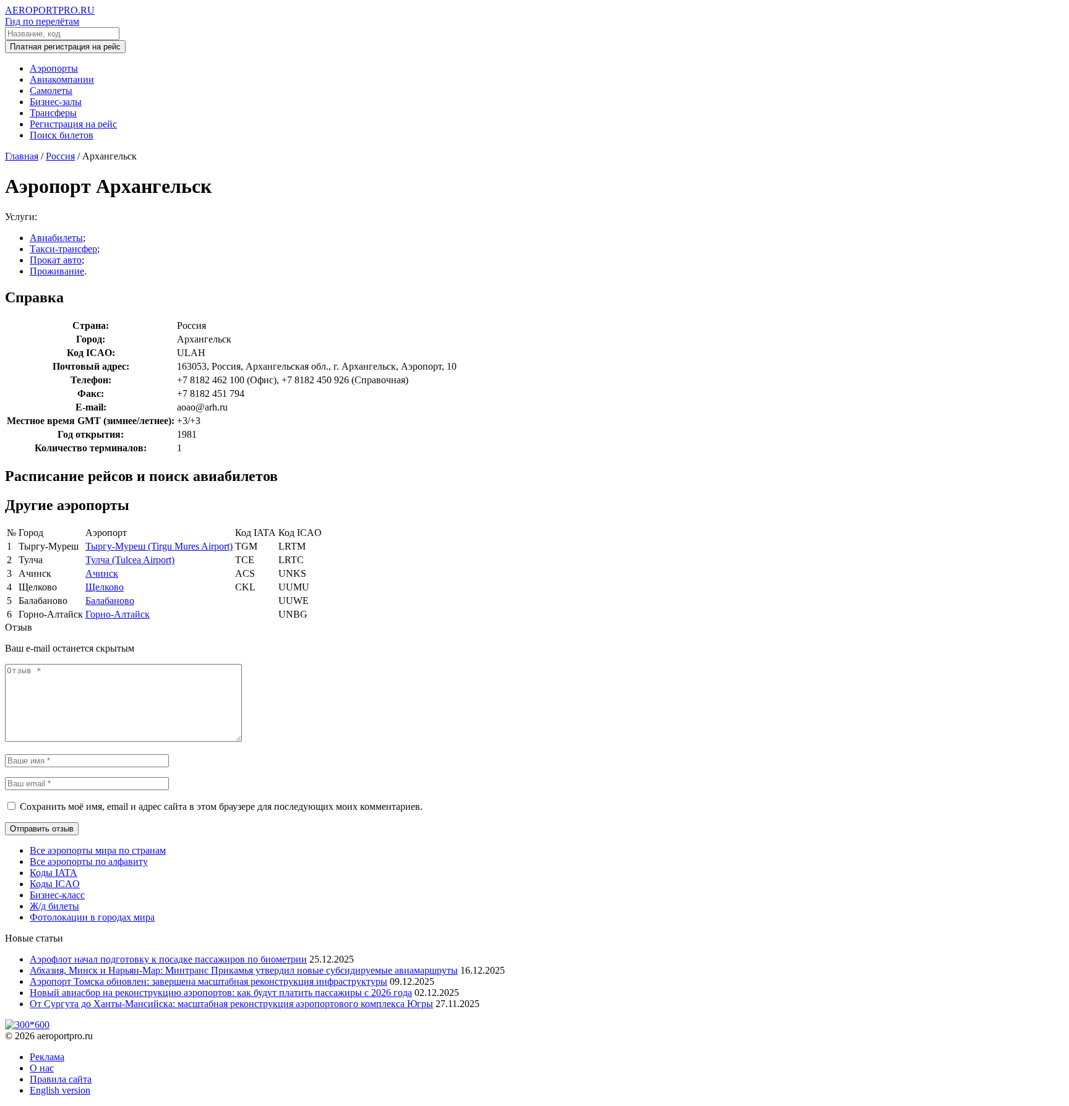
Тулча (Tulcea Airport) (129, 560)
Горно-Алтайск (117, 614)
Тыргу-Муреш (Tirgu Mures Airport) (159, 546)
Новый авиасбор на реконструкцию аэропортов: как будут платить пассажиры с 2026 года (221, 992)
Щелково (104, 587)
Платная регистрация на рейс (65, 46)
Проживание (57, 271)
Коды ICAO (55, 883)
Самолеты (51, 90)
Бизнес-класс (57, 895)
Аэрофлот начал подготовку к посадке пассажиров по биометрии (168, 959)
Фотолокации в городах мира (92, 917)
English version (60, 1090)
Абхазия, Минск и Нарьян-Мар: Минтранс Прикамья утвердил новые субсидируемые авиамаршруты (244, 970)
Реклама (47, 1057)
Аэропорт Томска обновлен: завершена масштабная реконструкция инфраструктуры (208, 981)
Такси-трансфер (63, 249)
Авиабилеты (56, 237)
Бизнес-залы (56, 101)
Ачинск (101, 573)
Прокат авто (56, 260)
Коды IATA (53, 872)
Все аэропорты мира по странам (98, 850)
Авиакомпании (62, 79)
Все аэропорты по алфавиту (89, 861)
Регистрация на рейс (73, 124)
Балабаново (109, 600)
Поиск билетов (61, 135)
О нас (42, 1068)
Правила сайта (61, 1079)
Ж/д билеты (54, 906)
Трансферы (53, 113)
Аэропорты (54, 68)
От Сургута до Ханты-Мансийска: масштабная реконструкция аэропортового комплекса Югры (231, 1003)
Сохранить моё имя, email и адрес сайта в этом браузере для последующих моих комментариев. (221, 806)
